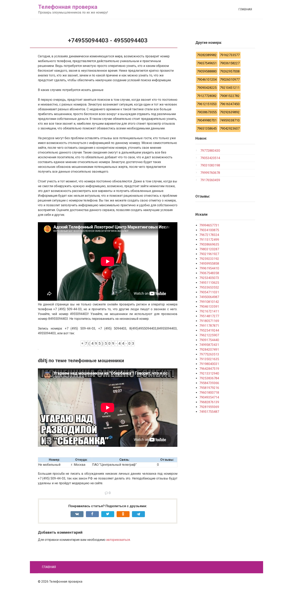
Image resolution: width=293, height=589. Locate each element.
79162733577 (230, 55)
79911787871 (209, 326)
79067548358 (209, 273)
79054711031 (209, 292)
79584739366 (209, 383)
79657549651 (207, 63)
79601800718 (209, 392)
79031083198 (210, 165)
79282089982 (207, 55)
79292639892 (230, 112)
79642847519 (209, 369)
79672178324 (209, 235)
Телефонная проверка (67, 7)
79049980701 (207, 120)
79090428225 (207, 88)
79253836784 (209, 378)
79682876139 (209, 402)
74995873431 (209, 345)
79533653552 (209, 287)
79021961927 (209, 254)
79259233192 (209, 259)
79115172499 (209, 240)
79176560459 (210, 180)
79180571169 (209, 321)
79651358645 (207, 128)
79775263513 (209, 354)
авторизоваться (118, 540)
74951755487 (209, 412)
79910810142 (209, 302)
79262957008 (230, 71)
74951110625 (209, 283)
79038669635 (209, 244)
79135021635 (209, 359)
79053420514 (210, 158)
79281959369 (209, 407)
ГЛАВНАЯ (245, 9)
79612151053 (207, 104)
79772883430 (210, 151)
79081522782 (230, 96)
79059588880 (207, 71)
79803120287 (209, 249)
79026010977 (230, 79)
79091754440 (209, 340)
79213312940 (209, 373)
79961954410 (209, 268)
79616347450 (230, 104)
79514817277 (209, 316)
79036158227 (230, 63)
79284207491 (209, 349)
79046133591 (209, 306)
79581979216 (209, 388)
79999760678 (210, 173)
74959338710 (230, 120)
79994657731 (209, 225)
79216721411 (209, 311)
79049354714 (209, 397)
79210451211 (230, 88)
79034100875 (209, 230)
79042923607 (230, 128)
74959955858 (209, 263)
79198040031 (209, 364)
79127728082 (207, 96)
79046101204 (207, 79)
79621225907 (209, 335)
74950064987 (209, 297)
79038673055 (207, 112)
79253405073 (209, 278)
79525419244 (209, 330)
